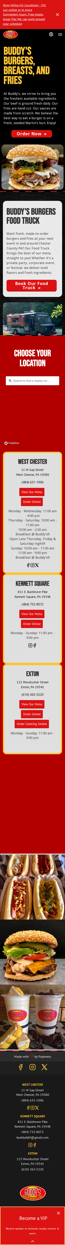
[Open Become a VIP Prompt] (32, 1241)
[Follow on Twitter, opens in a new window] (37, 566)
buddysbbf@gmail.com (33, 1137)
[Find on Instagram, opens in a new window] (32, 566)
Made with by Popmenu (27, 1056)
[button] (32, 887)
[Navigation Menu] (60, 34)
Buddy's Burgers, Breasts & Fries (32, 1193)
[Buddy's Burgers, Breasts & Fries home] (19, 34)
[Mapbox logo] (12, 443)
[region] (32, 410)
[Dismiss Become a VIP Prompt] (58, 1213)
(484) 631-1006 (32, 1100)
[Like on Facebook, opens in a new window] (28, 566)
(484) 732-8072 (32, 1132)
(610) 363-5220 (32, 1169)
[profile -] (51, 34)
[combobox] (32, 380)
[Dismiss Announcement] (57, 14)
